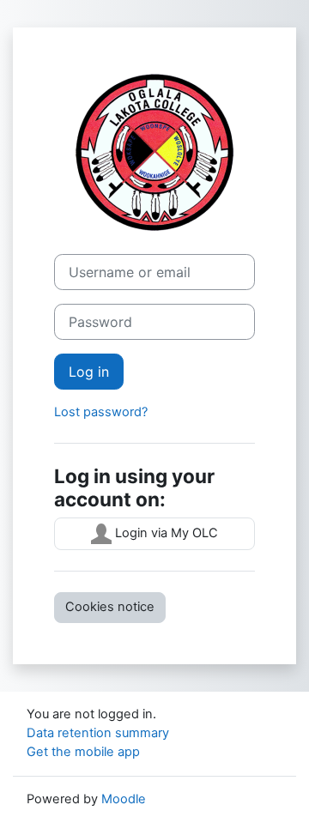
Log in (89, 371)
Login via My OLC (165, 533)
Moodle (123, 799)
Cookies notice (109, 606)
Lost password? (101, 412)
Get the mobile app (83, 751)
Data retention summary (98, 733)
